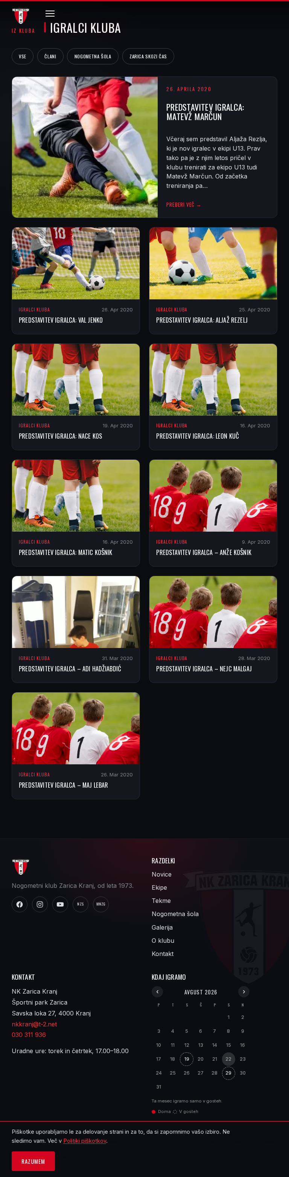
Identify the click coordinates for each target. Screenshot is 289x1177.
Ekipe (159, 887)
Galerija (162, 927)
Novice (162, 874)
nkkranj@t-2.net (34, 1024)
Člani (50, 56)
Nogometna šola (93, 56)
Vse (22, 56)
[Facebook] (19, 904)
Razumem (33, 1161)
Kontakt (162, 953)
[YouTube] (60, 904)
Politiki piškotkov (84, 1140)
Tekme (161, 900)
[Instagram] (40, 904)
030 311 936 (29, 1034)
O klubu (163, 940)
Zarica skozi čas (148, 56)
